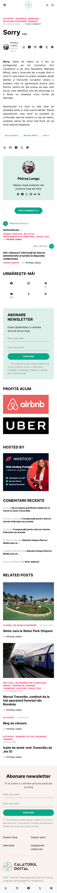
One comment (33, 24)
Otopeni (7, 625)
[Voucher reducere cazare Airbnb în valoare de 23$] (26, 404)
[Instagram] (28, 285)
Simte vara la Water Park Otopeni (27, 631)
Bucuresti (21, 18)
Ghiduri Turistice (12, 234)
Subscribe (28, 356)
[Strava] (28, 295)
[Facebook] (11, 285)
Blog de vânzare (15, 723)
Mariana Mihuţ (31, 135)
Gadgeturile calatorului (37, 847)
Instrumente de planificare (18, 237)
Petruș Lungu (14, 44)
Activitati (8, 18)
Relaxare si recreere (15, 21)
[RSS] (45, 295)
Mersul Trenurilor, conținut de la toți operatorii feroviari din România (26, 700)
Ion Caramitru (11, 135)
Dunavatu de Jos (25, 736)
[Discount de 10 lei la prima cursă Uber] (26, 425)
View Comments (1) (28, 210)
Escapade (41, 736)
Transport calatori (14, 688)
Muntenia (33, 18)
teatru (46, 135)
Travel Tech (42, 237)
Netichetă (8, 845)
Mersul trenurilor (13, 685)
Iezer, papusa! (32, 561)
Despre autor (38, 837)
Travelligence (11, 263)
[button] (4, 5)
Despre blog (10, 837)
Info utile (29, 234)
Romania (33, 21)
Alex (5, 508)
